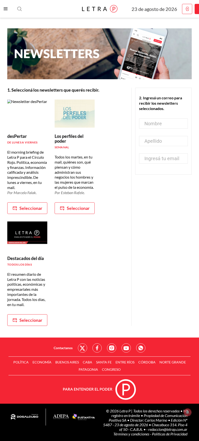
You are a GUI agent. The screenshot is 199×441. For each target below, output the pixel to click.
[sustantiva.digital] (84, 417)
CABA (87, 362)
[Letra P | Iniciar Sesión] (187, 9)
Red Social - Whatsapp (140, 348)
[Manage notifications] (187, 412)
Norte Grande (172, 362)
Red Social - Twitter (82, 348)
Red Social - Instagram (111, 348)
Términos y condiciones (131, 434)
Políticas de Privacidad (169, 434)
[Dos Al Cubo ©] (24, 417)
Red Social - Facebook (97, 348)
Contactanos (63, 348)
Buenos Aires (67, 362)
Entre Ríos (125, 362)
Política (21, 362)
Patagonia (88, 369)
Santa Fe (104, 362)
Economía (42, 362)
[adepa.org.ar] (61, 417)
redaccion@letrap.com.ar (167, 429)
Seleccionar (30, 208)
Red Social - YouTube (126, 348)
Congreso (111, 369)
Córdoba (147, 362)
